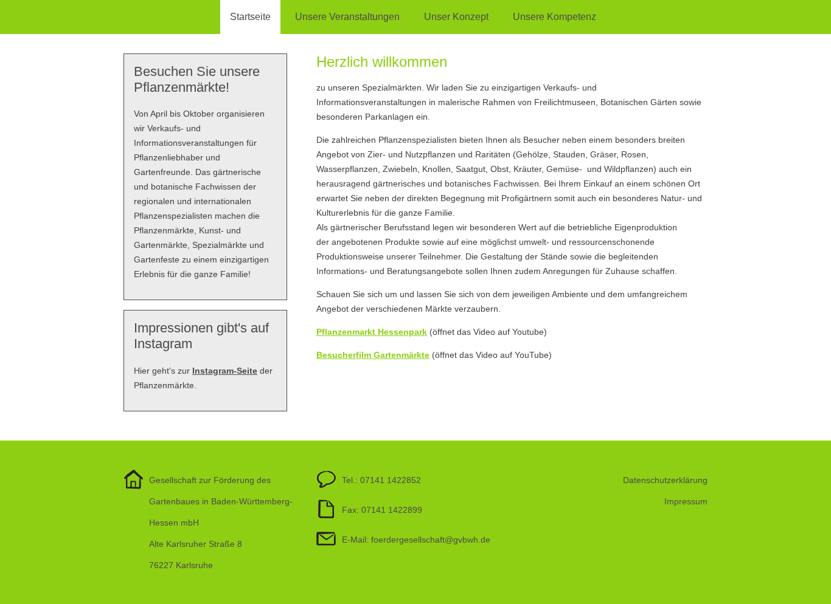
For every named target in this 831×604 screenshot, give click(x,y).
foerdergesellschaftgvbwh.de (430, 539)
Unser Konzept (456, 17)
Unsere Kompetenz (554, 17)
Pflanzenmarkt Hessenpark (371, 332)
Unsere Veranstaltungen (347, 17)
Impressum (686, 501)
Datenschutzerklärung (665, 480)
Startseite (250, 17)
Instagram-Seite (224, 371)
